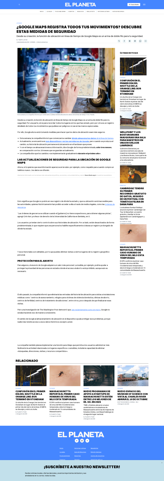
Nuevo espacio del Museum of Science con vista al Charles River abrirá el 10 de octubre (132, 395)
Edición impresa (96, 452)
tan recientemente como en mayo (86, 309)
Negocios (80, 11)
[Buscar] (19, 4)
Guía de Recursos (118, 11)
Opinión (77, 460)
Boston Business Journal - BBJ (127, 402)
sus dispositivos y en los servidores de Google (67, 141)
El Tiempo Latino (22, 40)
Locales (49, 11)
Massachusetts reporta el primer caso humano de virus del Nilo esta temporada (132, 252)
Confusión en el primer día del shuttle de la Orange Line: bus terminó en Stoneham (130, 87)
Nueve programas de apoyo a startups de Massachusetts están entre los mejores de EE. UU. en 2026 (98, 396)
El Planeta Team (125, 109)
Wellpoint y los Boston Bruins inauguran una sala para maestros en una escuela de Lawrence (133, 139)
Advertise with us (97, 460)
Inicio (42, 11)
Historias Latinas (104, 11)
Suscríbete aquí (90, 175)
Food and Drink (60, 11)
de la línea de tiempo (92, 138)
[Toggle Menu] (144, 4)
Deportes (77, 456)
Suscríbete (135, 4)
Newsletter (94, 448)
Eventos (71, 11)
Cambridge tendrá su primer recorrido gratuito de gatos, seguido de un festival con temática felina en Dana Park (133, 196)
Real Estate (91, 11)
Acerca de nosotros (97, 456)
